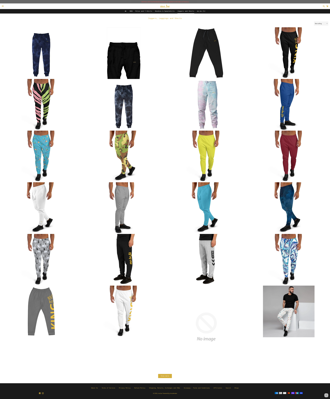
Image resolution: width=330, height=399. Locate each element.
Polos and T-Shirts (143, 11)
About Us (94, 388)
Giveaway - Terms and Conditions (197, 388)
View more (165, 376)
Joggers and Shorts (185, 11)
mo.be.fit (201, 11)
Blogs (237, 388)
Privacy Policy (125, 388)
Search (228, 388)
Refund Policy (139, 388)
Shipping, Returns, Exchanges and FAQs (164, 388)
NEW (131, 11)
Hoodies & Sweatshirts (165, 11)
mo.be (160, 393)
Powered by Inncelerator (170, 393)
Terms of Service (108, 388)
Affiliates (218, 388)
